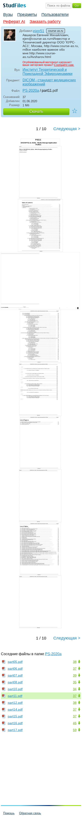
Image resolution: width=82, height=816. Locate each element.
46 (75, 723)
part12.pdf (15, 702)
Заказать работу (45, 21)
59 (75, 730)
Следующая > (66, 129)
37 (75, 668)
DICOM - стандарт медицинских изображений (49, 82)
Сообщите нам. (64, 65)
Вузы (8, 14)
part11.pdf (15, 696)
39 (75, 675)
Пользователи (55, 14)
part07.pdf (15, 675)
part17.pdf (15, 730)
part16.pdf (15, 723)
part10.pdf (15, 689)
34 (75, 689)
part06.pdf (15, 668)
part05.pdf (15, 662)
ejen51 (38, 31)
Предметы (27, 14)
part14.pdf (15, 709)
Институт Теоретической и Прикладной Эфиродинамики (47, 72)
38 (75, 662)
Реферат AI (14, 21)
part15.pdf (15, 716)
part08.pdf (15, 682)
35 (75, 682)
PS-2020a (31, 90)
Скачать (36, 111)
